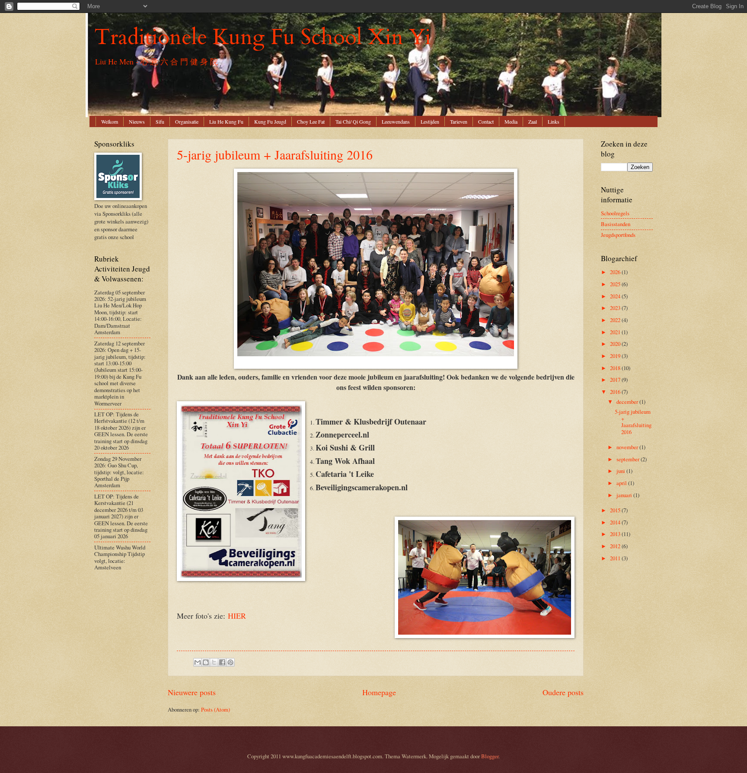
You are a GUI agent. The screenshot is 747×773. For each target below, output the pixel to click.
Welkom (109, 121)
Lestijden (430, 121)
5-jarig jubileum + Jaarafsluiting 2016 (275, 154)
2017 (616, 379)
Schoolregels (615, 213)
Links (553, 121)
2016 (616, 392)
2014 (616, 522)
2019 (616, 356)
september (628, 459)
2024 (616, 296)
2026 (616, 272)
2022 (616, 320)
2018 (616, 368)
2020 (616, 344)
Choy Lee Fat (311, 121)
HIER (237, 615)
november (627, 447)
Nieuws (137, 121)
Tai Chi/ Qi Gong (353, 121)
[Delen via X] (214, 662)
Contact (486, 121)
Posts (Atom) (215, 709)
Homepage (379, 692)
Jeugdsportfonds (618, 235)
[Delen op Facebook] (222, 662)
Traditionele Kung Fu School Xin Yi (262, 37)
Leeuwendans (396, 121)
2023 (616, 308)
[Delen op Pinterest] (230, 662)
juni (621, 471)
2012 (616, 546)
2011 (616, 558)
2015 (616, 510)
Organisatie (186, 121)
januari (624, 495)
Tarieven (458, 121)
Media (510, 121)
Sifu (160, 121)
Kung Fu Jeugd (270, 121)
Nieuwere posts (192, 692)
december (627, 402)
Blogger (489, 756)
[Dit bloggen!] (205, 662)
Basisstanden (615, 224)
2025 (616, 284)
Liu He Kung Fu (226, 121)
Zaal (532, 121)
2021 (616, 332)
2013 (616, 534)
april (622, 483)
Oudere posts (563, 692)
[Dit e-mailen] (197, 662)
